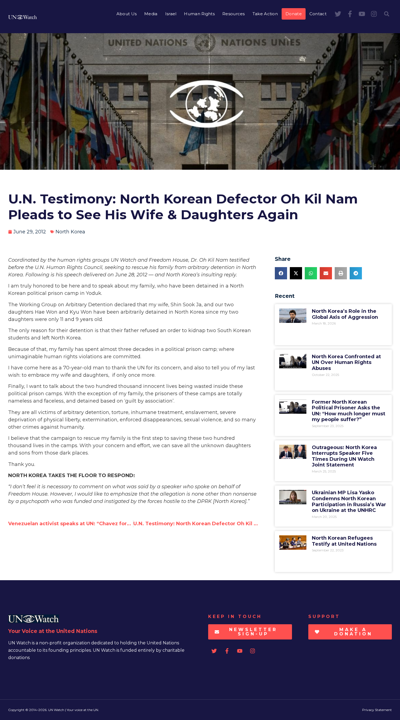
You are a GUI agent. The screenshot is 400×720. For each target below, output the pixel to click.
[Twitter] (338, 14)
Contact (318, 13)
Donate (293, 13)
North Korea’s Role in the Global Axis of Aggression (345, 314)
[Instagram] (374, 14)
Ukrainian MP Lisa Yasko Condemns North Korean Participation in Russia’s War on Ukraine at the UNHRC (349, 501)
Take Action (265, 13)
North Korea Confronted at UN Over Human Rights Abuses (346, 362)
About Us (126, 13)
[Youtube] (362, 14)
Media (151, 13)
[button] (386, 14)
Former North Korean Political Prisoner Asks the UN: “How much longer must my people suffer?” (348, 411)
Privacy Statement (377, 710)
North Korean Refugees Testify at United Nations (344, 541)
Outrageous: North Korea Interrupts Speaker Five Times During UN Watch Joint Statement (344, 456)
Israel (171, 13)
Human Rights (199, 13)
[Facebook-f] (350, 14)
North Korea (70, 232)
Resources (233, 13)
